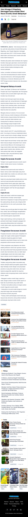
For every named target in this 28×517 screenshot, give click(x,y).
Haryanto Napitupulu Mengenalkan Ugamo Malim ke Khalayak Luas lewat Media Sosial (18, 460)
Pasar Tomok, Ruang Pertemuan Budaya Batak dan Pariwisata (17, 424)
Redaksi (6, 503)
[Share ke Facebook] (2, 19)
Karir (22, 503)
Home (2, 6)
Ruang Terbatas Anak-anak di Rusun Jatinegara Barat (17, 449)
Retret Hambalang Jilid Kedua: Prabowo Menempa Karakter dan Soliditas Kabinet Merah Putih (12, 395)
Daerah (19, 6)
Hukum (17, 501)
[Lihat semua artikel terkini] (25, 420)
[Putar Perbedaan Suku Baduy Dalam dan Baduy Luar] (14, 476)
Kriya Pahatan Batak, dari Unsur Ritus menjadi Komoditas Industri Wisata (18, 432)
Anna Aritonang (22, 16)
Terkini (7, 6)
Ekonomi (25, 6)
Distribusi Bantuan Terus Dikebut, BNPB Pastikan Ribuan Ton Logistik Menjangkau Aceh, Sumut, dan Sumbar (12, 407)
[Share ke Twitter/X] (5, 19)
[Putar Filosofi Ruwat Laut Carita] (5, 476)
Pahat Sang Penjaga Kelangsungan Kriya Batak (17, 440)
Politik (21, 501)
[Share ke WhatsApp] (8, 19)
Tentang (14, 506)
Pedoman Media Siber (14, 503)
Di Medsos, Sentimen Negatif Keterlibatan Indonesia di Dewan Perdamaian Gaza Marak (13, 378)
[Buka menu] (1, 2)
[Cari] (26, 2)
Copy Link (13, 19)
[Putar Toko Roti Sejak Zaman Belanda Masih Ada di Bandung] (23, 476)
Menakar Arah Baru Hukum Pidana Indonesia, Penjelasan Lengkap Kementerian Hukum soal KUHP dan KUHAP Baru (13, 388)
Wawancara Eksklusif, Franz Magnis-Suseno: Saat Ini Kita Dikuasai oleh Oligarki (13, 374)
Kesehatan (3, 304)
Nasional (13, 6)
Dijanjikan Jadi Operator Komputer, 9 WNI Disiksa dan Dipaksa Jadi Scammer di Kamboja (12, 401)
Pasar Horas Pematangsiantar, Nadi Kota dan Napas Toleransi (13, 383)
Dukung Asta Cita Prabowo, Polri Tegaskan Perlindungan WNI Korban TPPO (13, 412)
